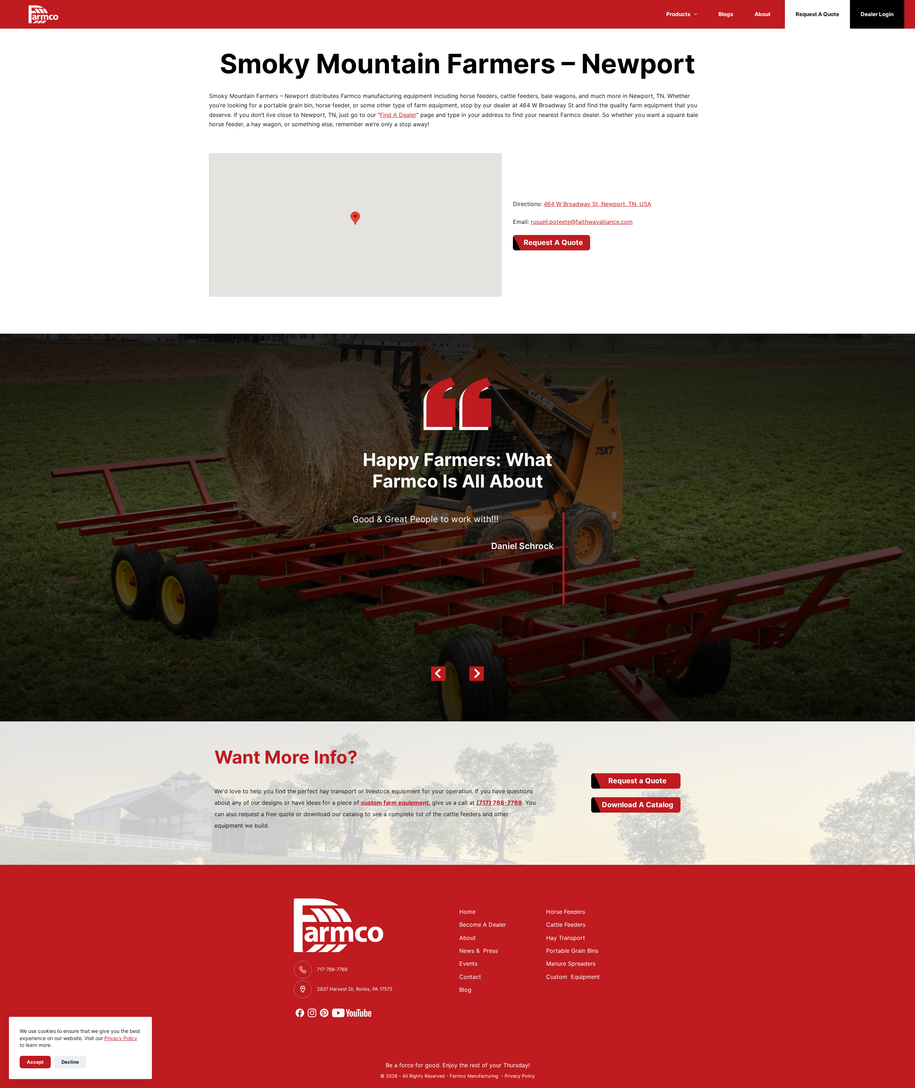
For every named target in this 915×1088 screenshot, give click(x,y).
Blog (465, 989)
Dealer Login (877, 14)
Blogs (725, 14)
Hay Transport (565, 937)
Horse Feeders (565, 911)
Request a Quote (637, 780)
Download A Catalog (637, 804)
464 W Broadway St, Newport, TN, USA (597, 203)
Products (678, 14)
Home (467, 911)
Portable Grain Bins (572, 950)
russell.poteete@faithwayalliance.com (582, 221)
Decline (70, 1062)
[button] (355, 218)
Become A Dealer (482, 924)
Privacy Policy (120, 1038)
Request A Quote (817, 14)
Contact (470, 976)
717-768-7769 (332, 969)
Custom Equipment (573, 976)
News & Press (478, 950)
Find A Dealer (398, 114)
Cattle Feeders (565, 924)
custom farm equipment (395, 802)
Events (468, 963)
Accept (35, 1062)
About (763, 14)
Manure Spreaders (570, 963)
